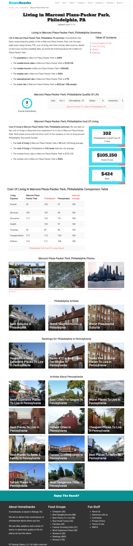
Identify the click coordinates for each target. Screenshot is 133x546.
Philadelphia (24, 8)
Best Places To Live (61, 518)
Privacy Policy (98, 521)
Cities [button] (57, 3)
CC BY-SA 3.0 (116, 289)
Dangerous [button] (99, 3)
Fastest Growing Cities (62, 527)
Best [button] (64, 3)
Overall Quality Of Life (102, 43)
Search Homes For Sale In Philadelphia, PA (86, 106)
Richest (55, 539)
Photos (95, 49)
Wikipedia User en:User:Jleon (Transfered (27, 289)
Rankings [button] (110, 3)
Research (56, 533)
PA (17, 8)
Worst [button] (90, 3)
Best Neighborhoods (61, 514)
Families (56, 524)
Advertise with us (100, 514)
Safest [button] (72, 3)
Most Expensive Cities (62, 530)
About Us (120, 3)
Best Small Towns (60, 521)
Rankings (96, 52)
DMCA (95, 527)
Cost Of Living (98, 46)
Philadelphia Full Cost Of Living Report (46, 248)
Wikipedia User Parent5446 (102, 289)
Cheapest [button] (81, 3)
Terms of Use (98, 524)
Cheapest (56, 511)
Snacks (20, 3)
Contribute (97, 518)
